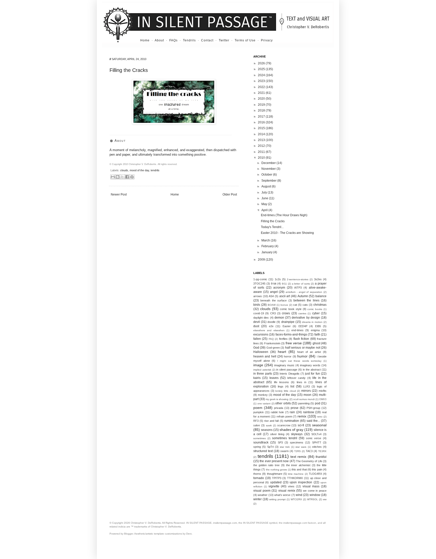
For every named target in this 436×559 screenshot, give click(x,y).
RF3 (256, 420)
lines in (301, 382)
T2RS (297, 451)
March (266, 240)
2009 (262, 259)
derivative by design (306, 317)
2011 (262, 152)
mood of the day (139, 170)
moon (307, 395)
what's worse (282, 494)
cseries (302, 313)
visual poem (261, 490)
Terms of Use (245, 40)
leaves (274, 378)
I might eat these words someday (299, 360)
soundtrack (260, 442)
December (269, 163)
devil (256, 322)
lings (280, 386)
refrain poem (284, 416)
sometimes (259, 438)
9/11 (284, 283)
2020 (262, 98)
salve (256, 425)
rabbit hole (277, 412)
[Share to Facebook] (127, 176)
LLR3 (306, 386)
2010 (262, 157)
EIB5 (318, 326)
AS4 (271, 296)
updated (276, 482)
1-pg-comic (260, 279)
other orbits (283, 403)
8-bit (273, 283)
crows (286, 313)
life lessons (281, 382)
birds (256, 304)
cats (305, 304)
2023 (262, 81)
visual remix (286, 490)
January (267, 252)
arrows (257, 296)
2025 (262, 69)
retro (319, 416)
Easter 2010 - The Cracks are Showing (287, 233)
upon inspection (301, 482)
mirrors (306, 391)
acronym (279, 287)
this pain (317, 469)
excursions (260, 334)
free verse (294, 343)
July (264, 192)
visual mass (311, 486)
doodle (271, 321)
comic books (314, 309)
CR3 (273, 313)
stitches (317, 446)
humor (302, 356)
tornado (258, 478)
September (269, 180)
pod (317, 403)
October (267, 174)
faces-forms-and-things (291, 334)
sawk (269, 425)
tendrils (155, 170)
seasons (266, 430)
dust (256, 326)
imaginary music (284, 365)
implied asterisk (262, 369)
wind (299, 495)
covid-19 (258, 313)
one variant (264, 403)
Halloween (260, 352)
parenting (304, 403)
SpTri (270, 446)
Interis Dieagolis (289, 373)
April (264, 210)
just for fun (312, 373)
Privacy (267, 40)
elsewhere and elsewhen (269, 330)
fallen (257, 339)
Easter (287, 326)
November (269, 169)
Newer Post (119, 194)
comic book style (291, 309)
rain (292, 412)
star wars (300, 446)
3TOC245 (259, 283)
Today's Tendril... (272, 227)
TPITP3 (276, 478)
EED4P (302, 326)
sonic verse (313, 438)
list (292, 386)
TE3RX (322, 451)
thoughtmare (274, 473)
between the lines (306, 300)
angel (274, 292)
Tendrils (189, 40)
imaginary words (310, 365)
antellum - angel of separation (304, 292)
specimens (296, 442)
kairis (257, 378)
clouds (124, 170)
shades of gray (291, 430)
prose (294, 408)
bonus (284, 304)
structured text (263, 451)
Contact (207, 40)
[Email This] (112, 176)
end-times (297, 330)
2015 (262, 128)
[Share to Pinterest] (131, 176)
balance (320, 296)
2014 (262, 134)
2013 (262, 140)
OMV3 (322, 399)
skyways (297, 434)
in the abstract (312, 369)
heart (282, 352)
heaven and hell (264, 356)
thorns (257, 473)
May (264, 204)
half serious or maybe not (302, 347)
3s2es (318, 279)
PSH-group (313, 407)
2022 (262, 87)
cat (295, 304)
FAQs (173, 40)
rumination (291, 421)
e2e (271, 326)
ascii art (284, 296)
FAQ (271, 339)
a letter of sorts (301, 283)
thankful (321, 457)
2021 (262, 93)
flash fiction (301, 339)
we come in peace (314, 490)
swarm (284, 451)
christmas (319, 304)
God (256, 347)
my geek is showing (277, 399)
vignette (273, 486)
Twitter (224, 40)
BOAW (272, 304)
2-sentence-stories (297, 279)
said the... (313, 421)
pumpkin (258, 412)
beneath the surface (273, 300)
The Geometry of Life (309, 461)
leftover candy (296, 377)
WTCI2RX (296, 499)
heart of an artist (309, 351)
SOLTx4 (316, 434)
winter (257, 499)
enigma (315, 330)
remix (301, 416)
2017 (262, 116)
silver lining (277, 434)
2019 (262, 104)
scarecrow (283, 425)
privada (278, 407)
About (159, 40)
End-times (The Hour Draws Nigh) (284, 215)
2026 (262, 63)
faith (317, 334)
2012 (262, 146)
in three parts (262, 373)
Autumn (302, 296)
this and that (299, 469)
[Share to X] (122, 176)
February (268, 246)
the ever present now (274, 461)
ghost (316, 343)
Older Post (230, 194)
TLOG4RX (315, 473)
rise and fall (271, 420)
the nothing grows (276, 469)
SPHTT (316, 442)
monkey (263, 394)
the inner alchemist (298, 465)
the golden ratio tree (266, 465)
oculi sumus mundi (304, 399)
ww (324, 499)
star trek (285, 446)
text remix (298, 457)
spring (257, 446)
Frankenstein (272, 343)
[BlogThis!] (117, 176)
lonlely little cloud (285, 390)
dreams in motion (312, 322)
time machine (296, 473)
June (265, 198)
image (258, 365)
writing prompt (277, 499)
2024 (262, 75)
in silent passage (286, 369)
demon (279, 317)
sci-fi (301, 425)
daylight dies (261, 317)
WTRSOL (312, 499)
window (315, 495)
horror (287, 356)
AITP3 (298, 287)
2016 (262, 122)
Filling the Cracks (273, 221)
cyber (316, 313)
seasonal (319, 425)
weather (262, 494)
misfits (322, 390)
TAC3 (309, 451)
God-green (273, 347)
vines (291, 486)
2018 (262, 110)
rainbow (308, 412)
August (266, 186)
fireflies (283, 338)
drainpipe (287, 322)
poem (257, 408)
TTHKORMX (295, 478)
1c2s (278, 279)
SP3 (280, 442)
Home (145, 40)
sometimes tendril (284, 438)
